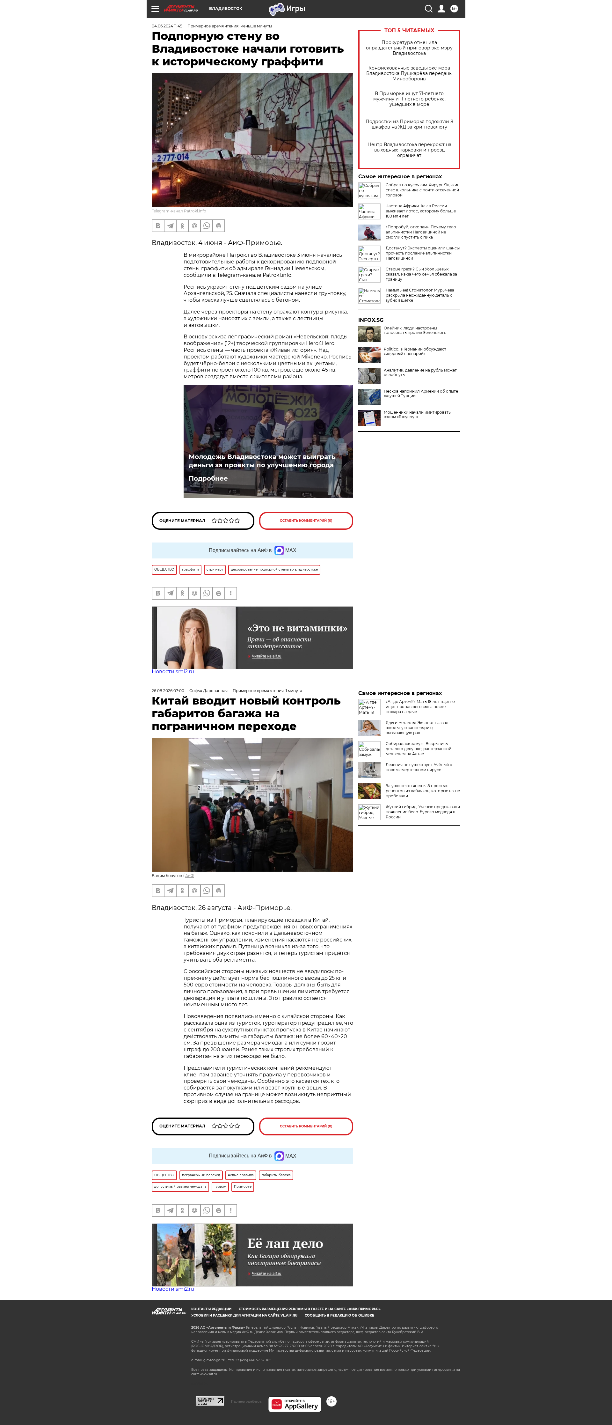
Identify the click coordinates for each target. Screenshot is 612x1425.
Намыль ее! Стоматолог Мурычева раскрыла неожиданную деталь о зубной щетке (420, 295)
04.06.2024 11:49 (167, 26)
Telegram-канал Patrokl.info (179, 211)
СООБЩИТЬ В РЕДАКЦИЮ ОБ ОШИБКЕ (339, 1315)
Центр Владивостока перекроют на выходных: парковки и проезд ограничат (409, 150)
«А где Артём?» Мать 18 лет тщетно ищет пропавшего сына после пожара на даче (420, 706)
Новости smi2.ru (173, 671)
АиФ (189, 875)
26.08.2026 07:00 (168, 690)
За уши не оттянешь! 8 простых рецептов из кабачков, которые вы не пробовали (423, 790)
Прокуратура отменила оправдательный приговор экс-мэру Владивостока (409, 48)
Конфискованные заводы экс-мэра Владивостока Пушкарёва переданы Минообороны (409, 73)
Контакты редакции (211, 1309)
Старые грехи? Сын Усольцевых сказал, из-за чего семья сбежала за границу (421, 274)
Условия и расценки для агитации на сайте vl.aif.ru (244, 1315)
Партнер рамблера (246, 1401)
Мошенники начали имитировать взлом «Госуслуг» (417, 414)
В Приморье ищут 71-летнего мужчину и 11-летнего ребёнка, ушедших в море (409, 99)
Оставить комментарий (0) (306, 521)
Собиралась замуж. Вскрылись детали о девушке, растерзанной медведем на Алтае (418, 748)
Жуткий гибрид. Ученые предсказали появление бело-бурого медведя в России (423, 811)
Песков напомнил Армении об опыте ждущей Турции (421, 393)
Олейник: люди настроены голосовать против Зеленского (415, 330)
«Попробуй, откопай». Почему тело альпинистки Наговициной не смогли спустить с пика (421, 232)
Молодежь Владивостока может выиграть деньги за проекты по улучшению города (262, 461)
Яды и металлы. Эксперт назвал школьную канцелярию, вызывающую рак (417, 727)
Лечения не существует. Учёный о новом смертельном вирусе (419, 767)
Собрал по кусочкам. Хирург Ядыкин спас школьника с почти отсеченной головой (423, 189)
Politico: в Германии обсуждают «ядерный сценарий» (415, 351)
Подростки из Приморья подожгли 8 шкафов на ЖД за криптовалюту (409, 124)
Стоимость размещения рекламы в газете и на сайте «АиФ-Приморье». (310, 1309)
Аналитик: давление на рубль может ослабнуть (420, 372)
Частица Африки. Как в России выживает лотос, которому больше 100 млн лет (421, 210)
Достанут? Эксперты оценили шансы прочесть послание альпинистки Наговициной (423, 253)
